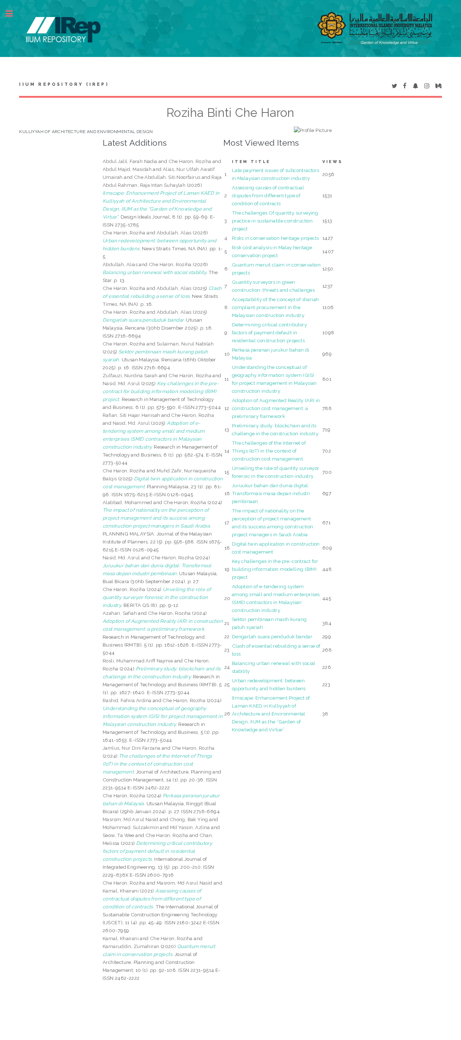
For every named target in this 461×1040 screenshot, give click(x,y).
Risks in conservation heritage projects (275, 238)
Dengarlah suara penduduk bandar (272, 636)
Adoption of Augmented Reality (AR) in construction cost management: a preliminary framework (276, 408)
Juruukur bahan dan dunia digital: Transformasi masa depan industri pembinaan (271, 493)
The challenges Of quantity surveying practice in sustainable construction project (275, 221)
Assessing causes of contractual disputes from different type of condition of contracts (268, 195)
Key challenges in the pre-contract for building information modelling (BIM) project (275, 569)
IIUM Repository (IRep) (63, 84)
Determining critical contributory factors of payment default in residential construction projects (269, 332)
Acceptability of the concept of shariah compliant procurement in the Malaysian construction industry (275, 307)
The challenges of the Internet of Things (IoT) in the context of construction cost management (269, 451)
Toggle (13, 13)
